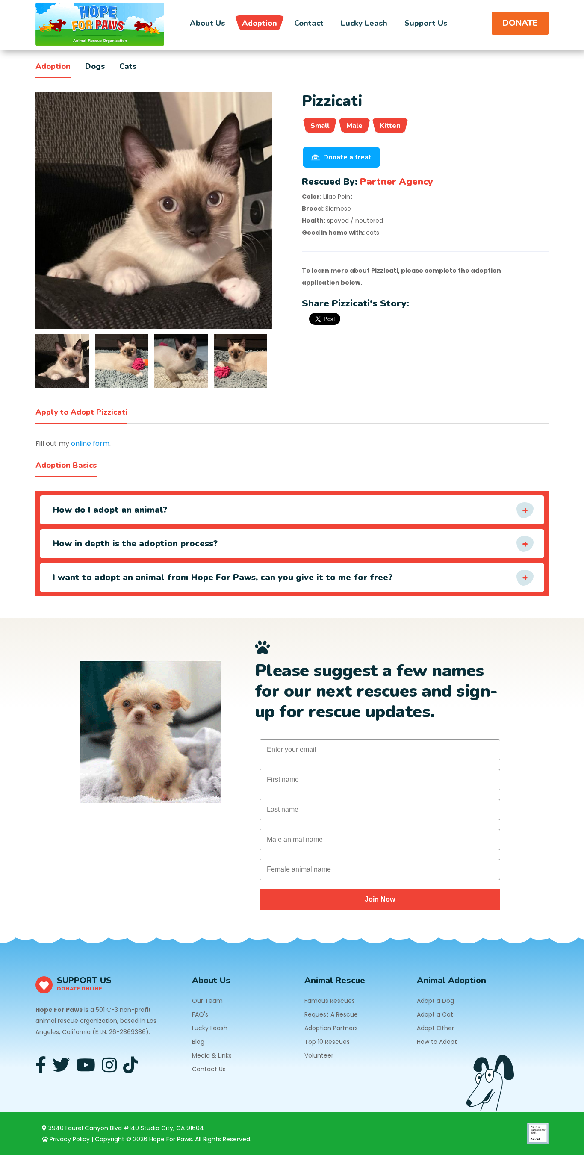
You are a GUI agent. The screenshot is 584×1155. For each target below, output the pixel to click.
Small (319, 125)
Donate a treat (347, 157)
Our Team (207, 1000)
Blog (198, 1041)
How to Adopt (437, 1041)
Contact (309, 23)
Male (354, 125)
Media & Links (212, 1055)
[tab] (62, 361)
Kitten (390, 125)
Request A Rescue (331, 1014)
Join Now (380, 899)
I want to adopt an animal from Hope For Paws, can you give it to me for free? (222, 577)
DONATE (520, 23)
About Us (207, 23)
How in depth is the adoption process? (135, 543)
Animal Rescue (334, 980)
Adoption (259, 23)
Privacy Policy (69, 1139)
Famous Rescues (329, 1000)
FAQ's (200, 1014)
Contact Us (209, 1069)
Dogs (95, 66)
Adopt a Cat (435, 1014)
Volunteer (318, 1055)
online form (90, 443)
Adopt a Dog (435, 1000)
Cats (127, 66)
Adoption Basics (66, 465)
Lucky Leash (364, 23)
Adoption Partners (331, 1028)
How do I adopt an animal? (110, 510)
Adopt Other (435, 1028)
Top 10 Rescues (327, 1041)
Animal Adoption (451, 980)
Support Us (425, 23)
